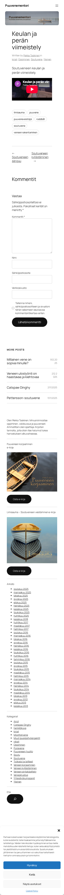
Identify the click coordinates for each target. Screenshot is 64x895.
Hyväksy (32, 865)
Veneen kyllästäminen (25, 768)
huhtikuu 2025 (21, 615)
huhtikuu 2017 (21, 622)
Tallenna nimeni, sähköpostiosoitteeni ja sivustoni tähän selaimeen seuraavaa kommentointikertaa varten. (32, 308)
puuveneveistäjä (23, 119)
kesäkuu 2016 (21, 649)
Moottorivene (21, 734)
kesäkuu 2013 (21, 706)
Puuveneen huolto (23, 751)
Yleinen (47, 59)
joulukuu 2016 (21, 632)
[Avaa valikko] (57, 6)
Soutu (17, 754)
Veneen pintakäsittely (25, 771)
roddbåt (40, 119)
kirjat (14, 59)
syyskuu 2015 (21, 665)
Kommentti (18, 216)
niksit (16, 741)
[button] (59, 830)
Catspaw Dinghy (18, 387)
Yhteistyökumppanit (24, 778)
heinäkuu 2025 (21, 605)
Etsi (9, 792)
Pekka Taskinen (31, 55)
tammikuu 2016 (22, 659)
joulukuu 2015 (21, 662)
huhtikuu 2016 (21, 655)
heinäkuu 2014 (21, 685)
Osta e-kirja (19, 499)
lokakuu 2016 (20, 639)
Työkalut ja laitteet (23, 761)
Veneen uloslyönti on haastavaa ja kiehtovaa (23, 375)
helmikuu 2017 (21, 629)
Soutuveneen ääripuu (20, 159)
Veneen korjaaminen (24, 764)
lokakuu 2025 (21, 595)
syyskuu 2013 (21, 699)
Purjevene (19, 748)
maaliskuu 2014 (22, 692)
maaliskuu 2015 (22, 672)
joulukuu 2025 (21, 589)
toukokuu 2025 (22, 612)
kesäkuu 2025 (21, 609)
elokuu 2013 (20, 702)
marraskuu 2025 (22, 592)
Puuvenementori (17, 5)
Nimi (14, 257)
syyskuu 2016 (21, 642)
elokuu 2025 (20, 602)
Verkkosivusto (19, 287)
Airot (16, 721)
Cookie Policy (32, 891)
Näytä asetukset (32, 884)
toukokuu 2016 (21, 652)
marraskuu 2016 (22, 635)
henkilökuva (20, 728)
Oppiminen (24, 59)
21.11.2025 (52, 387)
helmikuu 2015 (21, 676)
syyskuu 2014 (21, 682)
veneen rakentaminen (25, 132)
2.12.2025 (54, 375)
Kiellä (32, 874)
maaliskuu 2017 (22, 625)
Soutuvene (36, 59)
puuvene (34, 112)
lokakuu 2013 (20, 696)
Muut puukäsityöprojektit (27, 738)
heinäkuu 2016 (21, 645)
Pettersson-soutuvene (23, 398)
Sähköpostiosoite (21, 272)
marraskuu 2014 (22, 679)
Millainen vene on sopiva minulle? (19, 361)
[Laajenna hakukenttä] (15, 799)
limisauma (19, 112)
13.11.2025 (52, 398)
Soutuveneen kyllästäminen (40, 155)
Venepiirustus (21, 775)
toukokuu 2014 (21, 689)
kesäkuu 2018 (21, 619)
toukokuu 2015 (21, 669)
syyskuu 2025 (21, 599)
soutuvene (19, 125)
